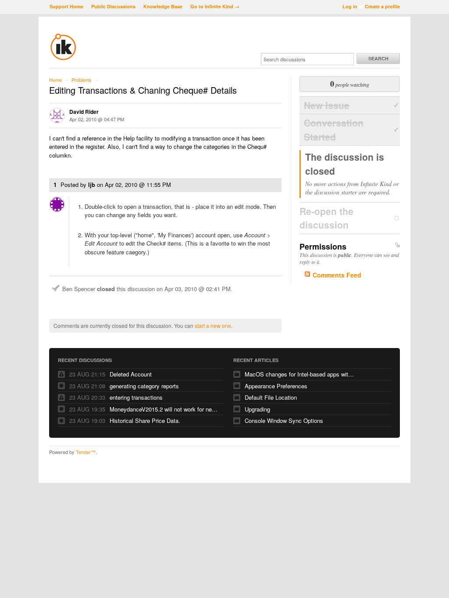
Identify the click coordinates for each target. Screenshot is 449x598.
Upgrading (257, 409)
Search (378, 58)
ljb (91, 184)
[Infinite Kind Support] (63, 59)
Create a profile (382, 6)
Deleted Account (131, 374)
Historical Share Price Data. (145, 420)
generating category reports (144, 386)
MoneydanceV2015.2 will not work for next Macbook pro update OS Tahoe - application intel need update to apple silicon (164, 409)
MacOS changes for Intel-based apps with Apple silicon (299, 374)
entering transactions (136, 397)
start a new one (213, 325)
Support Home (66, 6)
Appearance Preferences (276, 386)
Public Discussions (113, 6)
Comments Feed (337, 275)
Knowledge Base (162, 6)
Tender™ (86, 451)
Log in (349, 6)
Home (55, 79)
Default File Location (271, 397)
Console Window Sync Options (284, 420)
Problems (81, 79)
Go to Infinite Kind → (214, 6)
